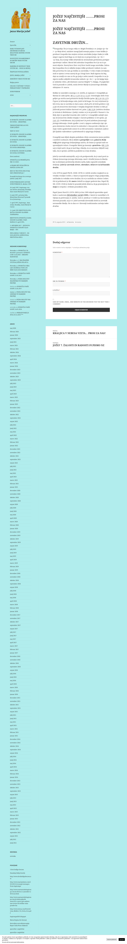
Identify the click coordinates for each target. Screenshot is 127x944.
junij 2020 (13, 511)
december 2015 (15, 698)
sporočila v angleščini (17, 929)
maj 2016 (13, 680)
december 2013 (15, 781)
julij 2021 (13, 466)
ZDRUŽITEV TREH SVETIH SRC (20, 79)
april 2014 (13, 767)
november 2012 (15, 826)
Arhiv (12, 95)
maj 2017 (13, 639)
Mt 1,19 (105, 145)
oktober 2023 (14, 376)
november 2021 (15, 452)
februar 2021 (14, 484)
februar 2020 (14, 525)
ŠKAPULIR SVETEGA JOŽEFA (19, 72)
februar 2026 (14, 332)
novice (79, 222)
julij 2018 (13, 591)
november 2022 (15, 411)
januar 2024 (14, 366)
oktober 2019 (14, 539)
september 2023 (15, 380)
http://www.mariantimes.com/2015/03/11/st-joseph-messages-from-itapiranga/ (20, 884)
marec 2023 (14, 397)
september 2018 (15, 584)
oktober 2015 (14, 705)
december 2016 (15, 656)
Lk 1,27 (105, 98)
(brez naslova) (14, 156)
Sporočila (13, 45)
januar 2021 (14, 487)
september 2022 (15, 418)
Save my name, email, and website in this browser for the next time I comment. (81, 303)
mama (12, 292)
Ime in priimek (59, 281)
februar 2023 (14, 401)
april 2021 (13, 477)
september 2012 (15, 832)
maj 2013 (13, 805)
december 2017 (15, 615)
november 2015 (15, 701)
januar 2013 (14, 819)
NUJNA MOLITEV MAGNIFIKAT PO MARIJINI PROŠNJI (19, 281)
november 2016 (15, 660)
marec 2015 (14, 729)
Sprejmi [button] (122, 939)
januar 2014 (14, 777)
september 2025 (15, 338)
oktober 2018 (14, 580)
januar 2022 (14, 446)
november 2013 (15, 784)
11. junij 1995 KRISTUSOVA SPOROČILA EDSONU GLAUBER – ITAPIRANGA (20, 212)
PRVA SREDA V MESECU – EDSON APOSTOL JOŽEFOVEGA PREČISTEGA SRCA (20, 235)
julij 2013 (13, 798)
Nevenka (13, 250)
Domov (12, 42)
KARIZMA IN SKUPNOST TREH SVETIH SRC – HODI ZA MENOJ (20, 67)
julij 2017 (13, 632)
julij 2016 (13, 674)
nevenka (13, 856)
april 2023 (13, 394)
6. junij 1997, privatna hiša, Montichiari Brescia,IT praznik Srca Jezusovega (20, 197)
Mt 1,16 (98, 98)
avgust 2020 (14, 504)
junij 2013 (13, 801)
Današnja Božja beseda (17, 873)
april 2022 (13, 435)
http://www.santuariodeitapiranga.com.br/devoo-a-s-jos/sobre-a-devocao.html (20, 892)
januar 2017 (14, 653)
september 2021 (15, 459)
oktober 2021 (14, 456)
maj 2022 (13, 432)
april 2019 (13, 560)
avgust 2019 (14, 546)
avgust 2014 (14, 753)
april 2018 (13, 601)
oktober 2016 (14, 663)
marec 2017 (14, 646)
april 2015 (13, 725)
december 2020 (15, 490)
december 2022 (15, 408)
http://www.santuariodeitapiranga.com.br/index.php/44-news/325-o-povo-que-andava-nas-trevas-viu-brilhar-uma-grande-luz (20, 901)
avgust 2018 (14, 587)
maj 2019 (13, 556)
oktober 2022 (14, 414)
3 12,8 (91, 109)
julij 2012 (13, 839)
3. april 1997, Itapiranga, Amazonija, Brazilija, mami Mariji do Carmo (20, 205)
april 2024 (13, 359)
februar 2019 (14, 566)
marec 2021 (14, 480)
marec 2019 (14, 563)
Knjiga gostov (14, 82)
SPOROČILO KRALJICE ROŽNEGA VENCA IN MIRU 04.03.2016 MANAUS (20, 268)
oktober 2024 (14, 352)
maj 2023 (13, 390)
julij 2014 (13, 756)
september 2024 (15, 356)
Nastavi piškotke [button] (111, 939)
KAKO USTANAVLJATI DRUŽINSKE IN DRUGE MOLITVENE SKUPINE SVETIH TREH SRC (20, 52)
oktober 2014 (14, 746)
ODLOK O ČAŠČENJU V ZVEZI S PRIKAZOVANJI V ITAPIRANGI (20, 87)
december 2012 (15, 822)
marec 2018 (14, 604)
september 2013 (15, 791)
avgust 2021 (14, 463)
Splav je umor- (15, 131)
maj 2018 (13, 598)
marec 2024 (14, 363)
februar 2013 (14, 815)
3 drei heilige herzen (17, 870)
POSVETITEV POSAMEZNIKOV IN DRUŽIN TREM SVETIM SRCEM (20, 61)
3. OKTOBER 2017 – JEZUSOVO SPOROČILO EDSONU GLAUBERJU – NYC (20, 228)
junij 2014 (13, 760)
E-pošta (56, 290)
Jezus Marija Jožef (20, 31)
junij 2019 (13, 553)
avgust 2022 (14, 421)
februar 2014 (14, 774)
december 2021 (15, 449)
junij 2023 (13, 387)
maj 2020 (13, 515)
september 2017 (15, 625)
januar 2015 (14, 736)
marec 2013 (14, 812)
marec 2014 (14, 770)
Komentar (57, 252)
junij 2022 (13, 428)
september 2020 (15, 501)
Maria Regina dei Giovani (18, 920)
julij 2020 (13, 508)
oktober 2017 (14, 622)
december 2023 (15, 370)
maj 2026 (13, 328)
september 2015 (15, 708)
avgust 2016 (14, 670)
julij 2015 (13, 715)
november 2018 (15, 577)
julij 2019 (13, 549)
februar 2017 (14, 649)
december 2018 (15, 573)
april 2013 (13, 808)
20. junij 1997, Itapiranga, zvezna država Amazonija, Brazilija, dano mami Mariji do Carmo (20, 190)
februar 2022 (14, 442)
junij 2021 (13, 470)
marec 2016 (14, 687)
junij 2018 (13, 594)
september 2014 (15, 750)
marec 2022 (14, 439)
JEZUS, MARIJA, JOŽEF (17, 75)
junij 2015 (13, 718)
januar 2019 (14, 570)
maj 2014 (13, 763)
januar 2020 (14, 528)
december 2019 (15, 532)
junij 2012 (13, 843)
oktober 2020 (14, 497)
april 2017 (13, 642)
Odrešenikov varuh (75, 195)
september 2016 (15, 667)
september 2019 (15, 542)
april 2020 (13, 518)
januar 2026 (14, 335)
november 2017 (15, 618)
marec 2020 (14, 522)
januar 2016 (14, 694)
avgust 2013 (14, 794)
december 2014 (15, 739)
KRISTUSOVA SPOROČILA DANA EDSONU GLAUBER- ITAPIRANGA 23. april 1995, (20, 220)
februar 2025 (14, 349)
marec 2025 (14, 345)
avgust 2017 (14, 629)
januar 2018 (14, 611)
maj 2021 (13, 473)
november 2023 (15, 373)
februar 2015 (14, 732)
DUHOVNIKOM (15, 91)
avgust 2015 (14, 712)
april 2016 (13, 684)
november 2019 (15, 535)
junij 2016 (13, 677)
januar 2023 (14, 404)
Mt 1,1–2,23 (75, 96)
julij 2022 (13, 425)
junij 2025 (13, 342)
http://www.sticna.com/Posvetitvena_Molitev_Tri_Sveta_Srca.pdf (20, 911)
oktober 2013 (14, 788)
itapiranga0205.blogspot (18, 916)
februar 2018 (14, 608)
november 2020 (15, 494)
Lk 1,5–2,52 (85, 96)
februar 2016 (14, 691)
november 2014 (15, 743)
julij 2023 (13, 383)
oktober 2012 (14, 829)
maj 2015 (13, 722)
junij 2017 (13, 636)
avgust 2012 (14, 836)
